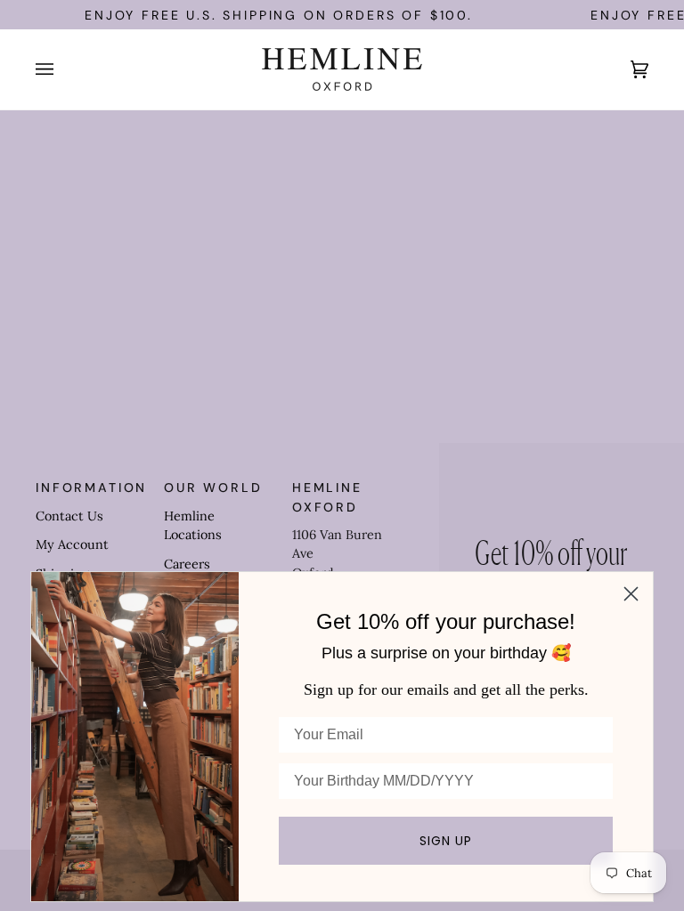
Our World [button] (213, 488)
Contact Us (69, 516)
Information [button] (91, 488)
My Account (72, 544)
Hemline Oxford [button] (327, 497)
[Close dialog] (631, 593)
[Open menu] (62, 69)
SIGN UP (445, 841)
